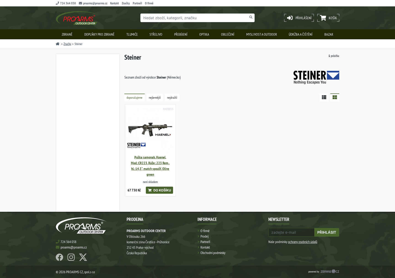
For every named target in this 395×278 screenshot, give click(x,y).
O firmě (149, 3)
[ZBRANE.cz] (329, 272)
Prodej (204, 236)
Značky (126, 3)
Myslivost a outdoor (261, 34)
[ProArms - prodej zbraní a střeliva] (57, 44)
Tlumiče (132, 34)
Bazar (328, 34)
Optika (204, 34)
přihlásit (326, 232)
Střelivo (155, 34)
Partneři (137, 3)
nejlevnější (155, 97)
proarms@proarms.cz (95, 3)
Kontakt (114, 3)
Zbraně (67, 34)
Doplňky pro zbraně (99, 34)
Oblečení (227, 34)
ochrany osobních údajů (302, 241)
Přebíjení (180, 34)
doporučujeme (134, 97)
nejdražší (172, 97)
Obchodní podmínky (212, 252)
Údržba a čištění (300, 34)
